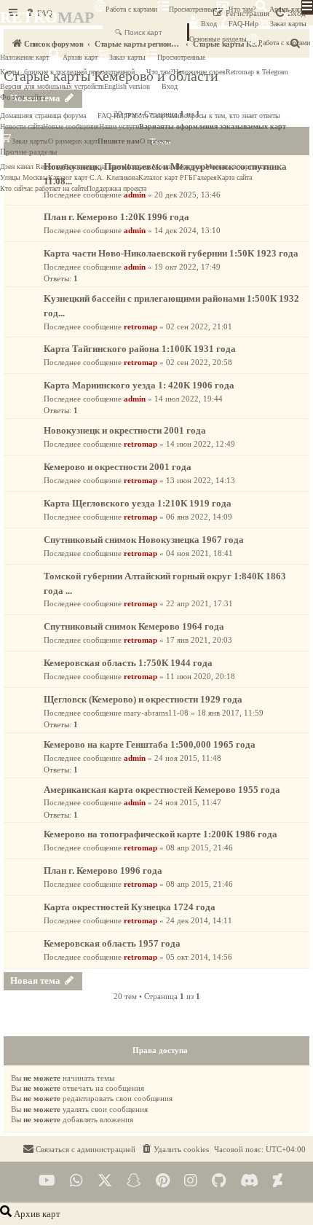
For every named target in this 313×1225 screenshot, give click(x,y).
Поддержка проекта (116, 188)
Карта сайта (234, 177)
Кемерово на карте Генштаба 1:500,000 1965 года (149, 744)
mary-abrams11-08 (156, 712)
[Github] (218, 1181)
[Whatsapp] (76, 1181)
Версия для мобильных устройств (52, 86)
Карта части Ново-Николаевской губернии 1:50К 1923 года (171, 253)
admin (135, 194)
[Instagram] (191, 1181)
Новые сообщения (71, 126)
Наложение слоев (199, 72)
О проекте (155, 141)
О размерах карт (73, 141)
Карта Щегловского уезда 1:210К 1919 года (137, 503)
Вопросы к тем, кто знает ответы (229, 115)
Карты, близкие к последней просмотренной (67, 72)
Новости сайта (21, 126)
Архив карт (285, 9)
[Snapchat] (134, 1181)
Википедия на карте (94, 167)
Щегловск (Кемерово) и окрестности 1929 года (143, 699)
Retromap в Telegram (257, 72)
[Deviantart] (277, 1181)
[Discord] (249, 1181)
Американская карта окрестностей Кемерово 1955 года (162, 789)
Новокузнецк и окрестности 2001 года (125, 430)
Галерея (205, 177)
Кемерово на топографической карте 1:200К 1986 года (160, 834)
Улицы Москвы (24, 177)
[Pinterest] (162, 1181)
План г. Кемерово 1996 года (103, 870)
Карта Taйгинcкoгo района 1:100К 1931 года (140, 348)
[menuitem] (174, 1149)
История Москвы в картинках (223, 167)
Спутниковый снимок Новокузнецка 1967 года (144, 539)
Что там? (242, 9)
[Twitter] (105, 1181)
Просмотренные (193, 9)
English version (127, 86)
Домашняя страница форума (43, 115)
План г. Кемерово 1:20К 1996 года (116, 216)
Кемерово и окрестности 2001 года (117, 466)
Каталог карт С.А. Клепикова (93, 177)
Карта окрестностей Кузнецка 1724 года (129, 906)
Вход (209, 24)
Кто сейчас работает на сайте (43, 188)
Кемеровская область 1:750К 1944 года (128, 662)
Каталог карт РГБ (165, 177)
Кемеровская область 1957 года (112, 943)
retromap (140, 326)
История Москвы (151, 167)
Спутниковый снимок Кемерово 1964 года (134, 626)
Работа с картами (131, 9)
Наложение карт (24, 57)
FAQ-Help (243, 24)
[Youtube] (47, 1181)
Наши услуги (119, 126)
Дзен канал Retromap (32, 167)
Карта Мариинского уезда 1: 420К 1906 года (139, 385)
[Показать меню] (307, 7)
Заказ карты (127, 57)
